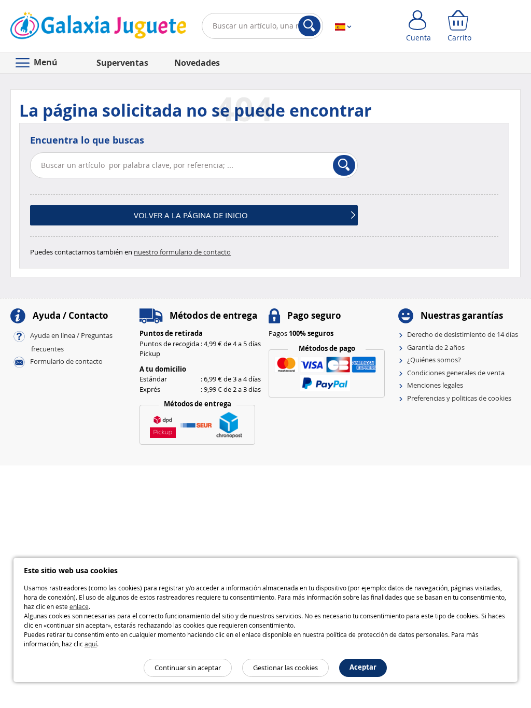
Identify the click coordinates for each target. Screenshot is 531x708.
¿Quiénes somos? (434, 359)
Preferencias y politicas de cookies (459, 398)
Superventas (122, 62)
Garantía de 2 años (436, 347)
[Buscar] (309, 26)
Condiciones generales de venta (456, 372)
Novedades (197, 62)
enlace (79, 606)
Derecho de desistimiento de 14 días (462, 334)
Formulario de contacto (66, 361)
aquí (91, 644)
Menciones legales (435, 385)
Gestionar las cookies (285, 667)
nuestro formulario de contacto (182, 252)
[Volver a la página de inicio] (98, 28)
